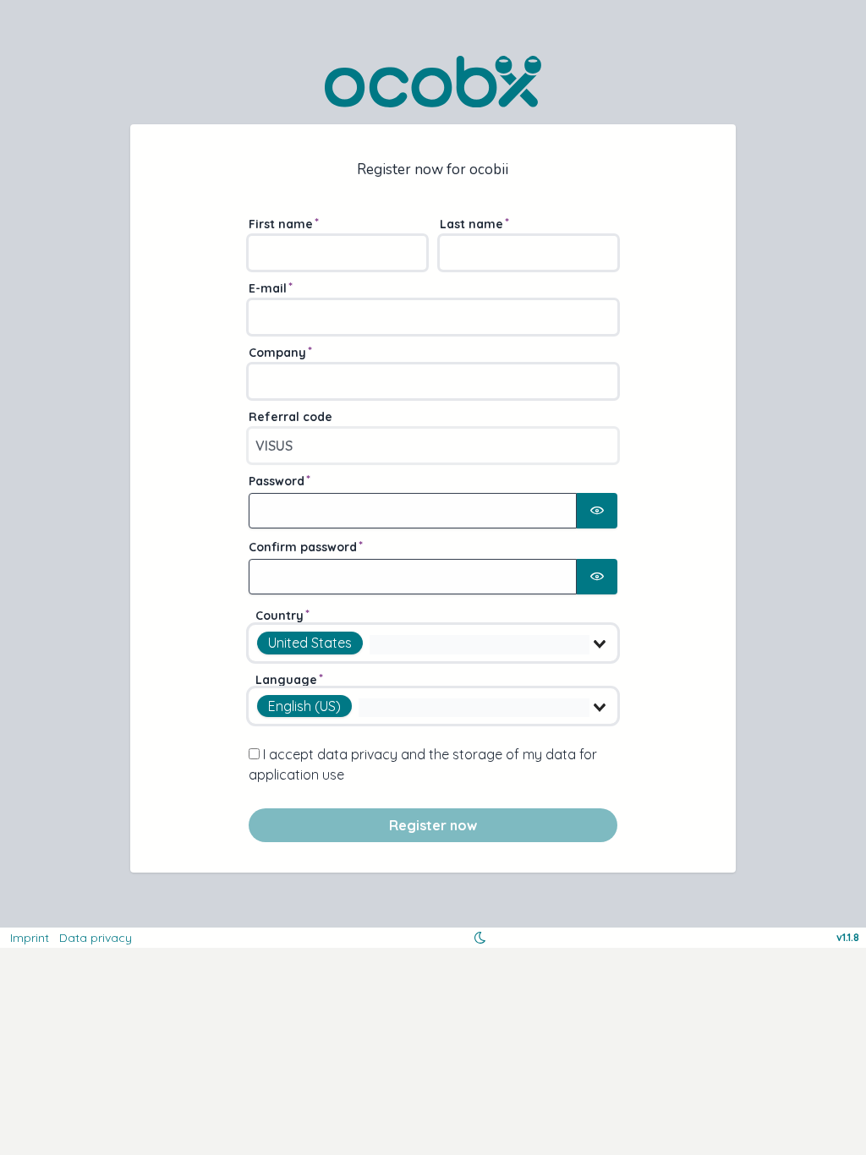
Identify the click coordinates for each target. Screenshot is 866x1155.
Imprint (29, 937)
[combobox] (433, 642)
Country (279, 615)
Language (286, 679)
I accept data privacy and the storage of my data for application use (423, 764)
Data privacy (95, 937)
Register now (433, 825)
